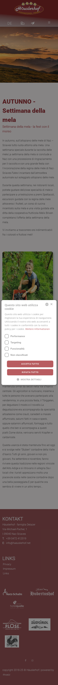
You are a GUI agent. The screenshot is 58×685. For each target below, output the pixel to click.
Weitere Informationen (37, 328)
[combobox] (46, 304)
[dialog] (29, 342)
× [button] (51, 304)
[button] (29, 379)
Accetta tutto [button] (30, 363)
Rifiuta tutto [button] (30, 372)
